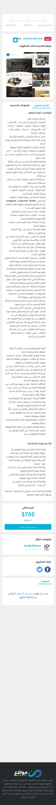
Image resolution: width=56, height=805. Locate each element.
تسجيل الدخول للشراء (28, 527)
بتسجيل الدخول (24, 593)
